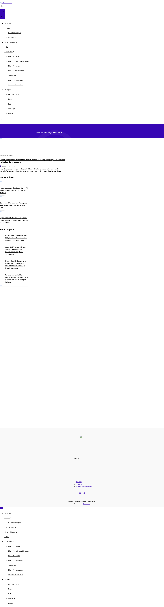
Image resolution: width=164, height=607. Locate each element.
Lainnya (7, 90)
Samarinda (12, 37)
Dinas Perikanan (14, 66)
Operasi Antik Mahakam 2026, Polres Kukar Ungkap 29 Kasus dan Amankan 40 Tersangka (14, 220)
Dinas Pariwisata (14, 56)
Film (9, 104)
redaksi (4, 166)
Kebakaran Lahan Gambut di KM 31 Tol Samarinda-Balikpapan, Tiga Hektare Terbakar (14, 190)
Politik (6, 47)
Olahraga (11, 109)
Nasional (7, 23)
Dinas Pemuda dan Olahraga (18, 61)
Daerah (7, 28)
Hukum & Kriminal (10, 42)
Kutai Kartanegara (14, 33)
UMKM (10, 113)
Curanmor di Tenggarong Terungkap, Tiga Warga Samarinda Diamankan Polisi (13, 205)
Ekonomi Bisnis (13, 94)
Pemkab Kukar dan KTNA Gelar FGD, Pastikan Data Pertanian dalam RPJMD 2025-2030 (16, 238)
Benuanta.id (86, 504)
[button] (2, 6)
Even (10, 99)
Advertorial (8, 52)
